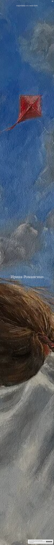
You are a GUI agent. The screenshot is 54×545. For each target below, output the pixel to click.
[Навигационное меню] (52, 1)
